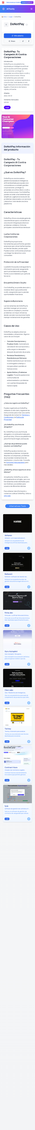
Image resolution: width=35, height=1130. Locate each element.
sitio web (7, 496)
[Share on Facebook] (28, 41)
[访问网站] (28, 548)
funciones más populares (15, 462)
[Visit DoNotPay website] (17, 126)
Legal (10, 17)
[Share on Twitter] (23, 41)
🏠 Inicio (4, 17)
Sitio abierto (18, 36)
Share (13, 41)
